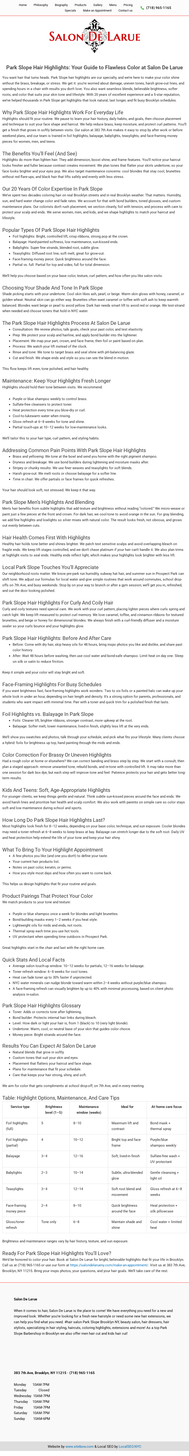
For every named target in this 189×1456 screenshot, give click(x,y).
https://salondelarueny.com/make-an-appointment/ (109, 1265)
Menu (113, 5)
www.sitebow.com (79, 1446)
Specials (70, 10)
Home (23, 5)
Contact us (125, 10)
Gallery (97, 5)
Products (80, 5)
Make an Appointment (97, 10)
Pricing (128, 5)
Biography (61, 5)
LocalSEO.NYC (130, 1446)
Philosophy (41, 5)
